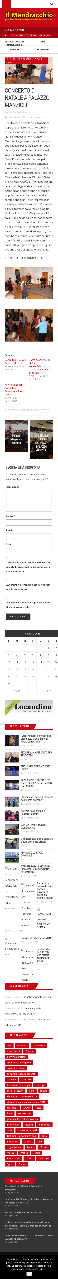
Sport (10, 1164)
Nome (10, 516)
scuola (29, 1158)
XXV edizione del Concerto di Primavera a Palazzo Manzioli (15, 389)
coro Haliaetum (15, 1090)
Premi (37, 1152)
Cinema (30, 1051)
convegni (40, 1085)
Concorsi (26, 1079)
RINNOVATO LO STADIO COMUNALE (32, 854)
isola (9, 1130)
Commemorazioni (16, 1056)
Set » (48, 690)
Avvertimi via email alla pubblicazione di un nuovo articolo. (28, 605)
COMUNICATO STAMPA (43, 926)
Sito (8, 544)
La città (28, 1141)
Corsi (31, 1090)
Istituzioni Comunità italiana (21, 1135)
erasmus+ (12, 1107)
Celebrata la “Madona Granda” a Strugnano (23, 1187)
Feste (38, 1107)
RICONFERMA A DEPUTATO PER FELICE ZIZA (36, 754)
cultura (43, 1090)
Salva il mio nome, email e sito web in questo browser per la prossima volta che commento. (28, 567)
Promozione (13, 1158)
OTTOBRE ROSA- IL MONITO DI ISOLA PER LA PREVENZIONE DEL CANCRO (35, 869)
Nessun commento (39, 117)
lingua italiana (14, 1147)
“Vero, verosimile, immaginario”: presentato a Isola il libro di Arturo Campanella (36, 738)
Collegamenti (43, 49)
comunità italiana (16, 1068)
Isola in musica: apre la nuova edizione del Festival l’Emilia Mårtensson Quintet (28, 1224)
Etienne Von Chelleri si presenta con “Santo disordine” (37, 799)
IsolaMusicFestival (27, 1130)
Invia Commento (18, 616)
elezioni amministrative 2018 (22, 1096)
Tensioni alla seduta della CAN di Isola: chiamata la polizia (43, 955)
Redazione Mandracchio (19, 112)
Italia (44, 1135)
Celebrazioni (13, 1051)
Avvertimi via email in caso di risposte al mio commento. (28, 587)
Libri (43, 41)
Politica (24, 1152)
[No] (54, 1267)
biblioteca (22, 1045)
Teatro (22, 1164)
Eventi (26, 1107)
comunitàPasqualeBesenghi (24, 409)
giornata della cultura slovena (22, 1118)
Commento (12, 486)
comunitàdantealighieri (19, 1062)
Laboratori (12, 1141)
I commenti (13, 1124)
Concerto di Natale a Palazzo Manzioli (15, 361)
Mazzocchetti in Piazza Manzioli (23, 1212)
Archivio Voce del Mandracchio (14, 43)
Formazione (24, 1113)
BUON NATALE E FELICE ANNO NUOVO (35, 768)
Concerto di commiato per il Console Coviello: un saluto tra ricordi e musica (45, 890)
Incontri (29, 1124)
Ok (29, 1273)
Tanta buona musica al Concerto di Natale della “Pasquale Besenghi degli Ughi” (39, 366)
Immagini (14, 49)
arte (9, 1045)
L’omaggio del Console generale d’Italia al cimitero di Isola (37, 840)
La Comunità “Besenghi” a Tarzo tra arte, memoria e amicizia (29, 1201)
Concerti (44, 409)
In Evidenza (44, 1124)
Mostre (43, 1147)
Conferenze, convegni (18, 1085)
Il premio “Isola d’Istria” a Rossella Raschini (33, 812)
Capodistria (39, 1045)
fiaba (9, 1113)
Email (10, 530)
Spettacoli (43, 1158)
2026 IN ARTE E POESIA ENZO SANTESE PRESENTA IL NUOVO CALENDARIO (36, 783)
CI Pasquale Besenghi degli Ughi (32, 35)
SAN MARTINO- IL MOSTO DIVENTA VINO (33, 826)
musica (11, 1152)
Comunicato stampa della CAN (36, 938)
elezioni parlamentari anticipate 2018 (26, 1102)
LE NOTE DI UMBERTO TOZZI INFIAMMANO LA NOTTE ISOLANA (29, 1237)
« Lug (17, 690)
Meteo (30, 1147)
